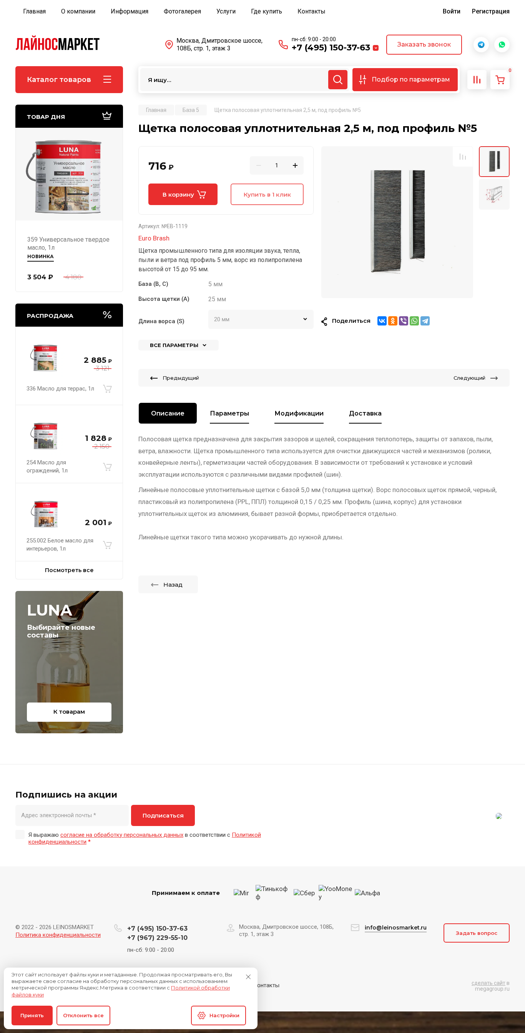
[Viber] (403, 320)
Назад (173, 584)
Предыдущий (181, 378)
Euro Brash (153, 238)
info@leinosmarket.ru (396, 927)
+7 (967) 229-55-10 (157, 937)
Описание (167, 413)
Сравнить (463, 157)
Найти (337, 79)
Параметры (229, 413)
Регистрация (491, 11)
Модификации (299, 413)
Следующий (469, 378)
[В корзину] (107, 388)
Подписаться (163, 815)
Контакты (266, 985)
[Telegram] (425, 320)
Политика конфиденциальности (58, 934)
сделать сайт (488, 983)
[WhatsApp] (414, 320)
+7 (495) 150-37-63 (331, 47)
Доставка (365, 413)
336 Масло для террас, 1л (60, 388)
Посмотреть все (69, 570)
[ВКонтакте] (382, 320)
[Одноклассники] (392, 320)
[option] (397, 222)
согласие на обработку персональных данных (121, 834)
